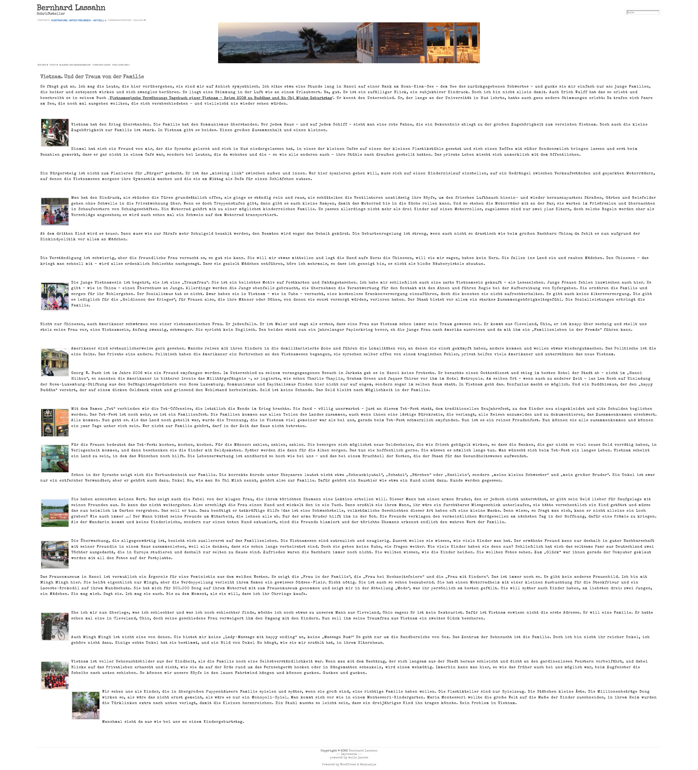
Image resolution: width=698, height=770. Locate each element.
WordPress (348, 764)
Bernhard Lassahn (71, 8)
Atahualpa (368, 764)
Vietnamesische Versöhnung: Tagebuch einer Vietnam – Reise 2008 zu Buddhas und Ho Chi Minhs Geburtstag (221, 98)
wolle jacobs (358, 757)
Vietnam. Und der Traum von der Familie (92, 77)
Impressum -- (351, 754)
